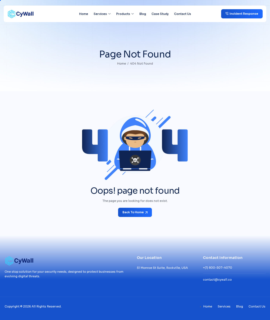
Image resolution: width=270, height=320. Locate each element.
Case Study (160, 14)
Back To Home (133, 212)
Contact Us (182, 14)
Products (123, 14)
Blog (142, 14)
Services (100, 14)
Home (83, 14)
